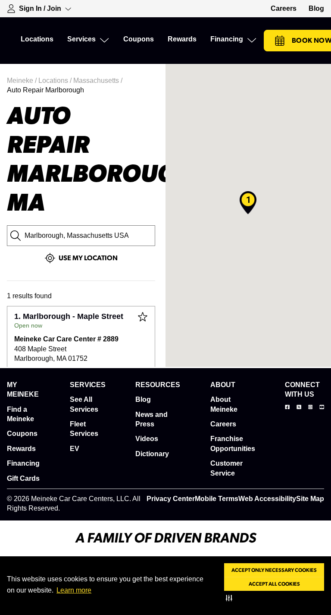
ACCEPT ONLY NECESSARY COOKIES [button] (274, 570)
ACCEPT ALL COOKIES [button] (274, 584)
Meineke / (22, 80)
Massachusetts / (98, 80)
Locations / (55, 80)
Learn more (73, 590)
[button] (230, 598)
